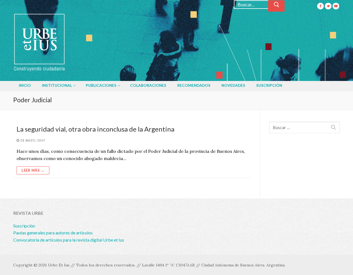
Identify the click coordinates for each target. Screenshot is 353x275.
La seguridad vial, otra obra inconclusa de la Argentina (95, 129)
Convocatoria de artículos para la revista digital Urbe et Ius (68, 239)
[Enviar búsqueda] (276, 6)
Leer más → (33, 170)
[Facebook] (320, 6)
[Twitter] (328, 6)
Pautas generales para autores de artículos (53, 232)
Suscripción (24, 225)
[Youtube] (336, 6)
